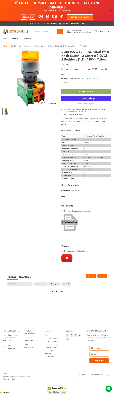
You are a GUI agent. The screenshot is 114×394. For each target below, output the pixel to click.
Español (83, 375)
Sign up (99, 360)
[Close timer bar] (112, 10)
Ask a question (91, 276)
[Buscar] (60, 31)
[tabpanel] (57, 298)
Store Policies (29, 347)
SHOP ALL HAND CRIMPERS (80, 17)
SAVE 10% (29, 17)
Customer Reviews (52, 338)
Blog (46, 335)
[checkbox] (66, 284)
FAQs (26, 344)
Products (14, 38)
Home (5, 38)
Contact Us (28, 337)
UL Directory (49, 357)
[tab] (25, 277)
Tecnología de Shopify (9, 379)
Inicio (5, 46)
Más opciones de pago (86, 104)
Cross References (51, 342)
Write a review (102, 276)
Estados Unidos (99, 375)
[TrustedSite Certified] (57, 390)
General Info (28, 341)
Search (5, 374)
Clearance (27, 38)
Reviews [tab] (12, 276)
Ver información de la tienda (73, 114)
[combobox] (44, 31)
